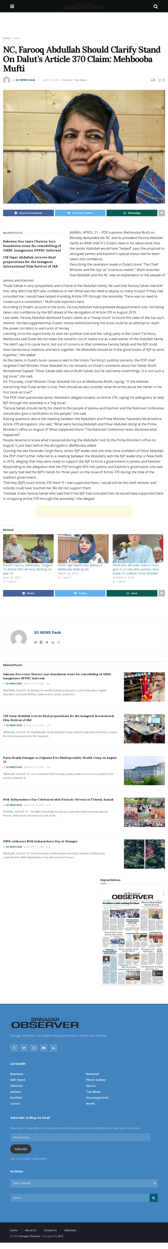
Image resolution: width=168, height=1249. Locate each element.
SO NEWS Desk (25, 80)
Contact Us (50, 1230)
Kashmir (16, 1098)
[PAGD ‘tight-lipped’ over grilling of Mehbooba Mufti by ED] (83, 548)
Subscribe (21, 1149)
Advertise (70, 1230)
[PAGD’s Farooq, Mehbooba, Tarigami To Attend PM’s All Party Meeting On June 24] (28, 548)
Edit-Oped (17, 1080)
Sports (91, 1086)
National (92, 1074)
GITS (60, 1236)
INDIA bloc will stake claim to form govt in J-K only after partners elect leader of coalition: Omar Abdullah (136, 569)
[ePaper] (132, 937)
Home (6, 38)
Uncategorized (97, 1098)
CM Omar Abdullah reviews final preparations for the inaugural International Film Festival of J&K (30, 261)
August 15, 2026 (35, 805)
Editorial (16, 1086)
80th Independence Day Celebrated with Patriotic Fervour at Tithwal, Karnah (58, 799)
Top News (80, 80)
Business (16, 1074)
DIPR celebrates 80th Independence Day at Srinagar (40, 841)
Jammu (15, 1092)
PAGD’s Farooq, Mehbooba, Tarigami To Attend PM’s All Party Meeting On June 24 (28, 569)
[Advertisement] (84, 24)
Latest (17, 38)
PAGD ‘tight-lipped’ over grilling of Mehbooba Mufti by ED (80, 567)
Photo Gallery (96, 1080)
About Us (30, 1230)
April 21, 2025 (50, 80)
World (90, 1103)
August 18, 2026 (35, 683)
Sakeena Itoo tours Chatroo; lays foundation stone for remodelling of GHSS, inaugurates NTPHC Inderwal (32, 245)
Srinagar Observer (30, 1236)
